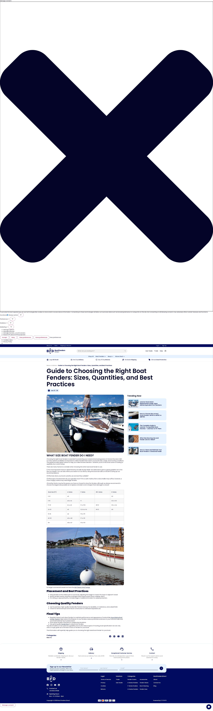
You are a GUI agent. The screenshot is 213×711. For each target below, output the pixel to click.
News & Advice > (52, 365)
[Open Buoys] (112, 356)
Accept (4, 337)
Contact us (53, 688)
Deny (13, 337)
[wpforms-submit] (161, 668)
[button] (106, 156)
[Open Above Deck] (124, 356)
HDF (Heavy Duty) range (82, 587)
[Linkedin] (59, 685)
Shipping (130, 360)
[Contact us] (47, 688)
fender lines (65, 624)
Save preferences (41, 337)
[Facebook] (48, 685)
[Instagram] (51, 685)
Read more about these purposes (14, 335)
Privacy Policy (7, 342)
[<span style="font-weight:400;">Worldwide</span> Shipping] (123, 360)
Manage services (8, 331)
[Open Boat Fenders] (105, 356)
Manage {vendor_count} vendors (14, 333)
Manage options (8, 330)
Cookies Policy (8, 340)
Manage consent (8, 705)
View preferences (25, 337)
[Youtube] (55, 685)
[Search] (125, 351)
